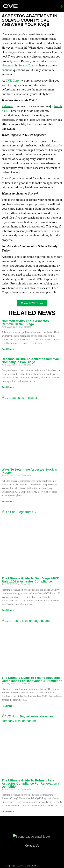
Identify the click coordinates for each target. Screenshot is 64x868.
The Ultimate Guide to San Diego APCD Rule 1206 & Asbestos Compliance (30, 580)
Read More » (8, 349)
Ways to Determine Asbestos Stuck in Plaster (29, 471)
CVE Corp (12, 80)
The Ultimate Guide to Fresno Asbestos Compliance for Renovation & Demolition (32, 679)
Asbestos (7, 106)
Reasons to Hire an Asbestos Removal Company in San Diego (30, 360)
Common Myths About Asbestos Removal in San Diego (25, 322)
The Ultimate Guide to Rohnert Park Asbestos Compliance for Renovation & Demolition (31, 783)
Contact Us (32, 845)
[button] (32, 826)
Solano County (27, 65)
